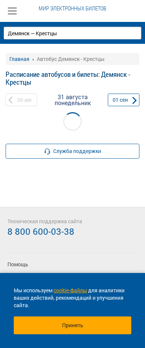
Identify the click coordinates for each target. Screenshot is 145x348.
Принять (72, 325)
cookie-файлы (70, 290)
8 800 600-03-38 (40, 231)
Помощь (17, 264)
